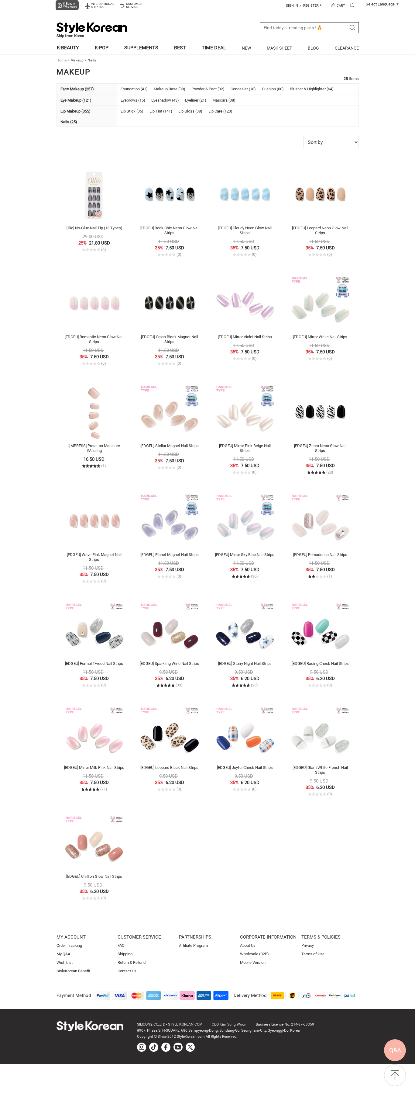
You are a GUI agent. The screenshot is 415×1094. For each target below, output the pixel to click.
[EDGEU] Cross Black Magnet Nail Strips (169, 339)
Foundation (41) (134, 89)
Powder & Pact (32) (208, 89)
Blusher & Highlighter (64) (312, 89)
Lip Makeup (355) (75, 111)
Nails (91, 60)
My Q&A (63, 954)
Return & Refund (132, 962)
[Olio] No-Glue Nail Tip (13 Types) (94, 228)
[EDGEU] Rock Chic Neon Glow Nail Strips (169, 230)
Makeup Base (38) (169, 89)
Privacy (307, 945)
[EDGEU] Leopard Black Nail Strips (169, 767)
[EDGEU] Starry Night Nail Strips (245, 663)
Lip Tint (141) (160, 111)
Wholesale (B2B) (254, 954)
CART (341, 6)
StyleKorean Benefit (73, 971)
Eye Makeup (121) (75, 100)
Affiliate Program (193, 945)
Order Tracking (69, 945)
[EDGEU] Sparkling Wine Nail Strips (169, 663)
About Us (248, 945)
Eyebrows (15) (133, 100)
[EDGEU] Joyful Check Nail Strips (245, 767)
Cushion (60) (273, 89)
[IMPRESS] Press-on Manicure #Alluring (94, 448)
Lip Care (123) (220, 111)
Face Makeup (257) (77, 89)
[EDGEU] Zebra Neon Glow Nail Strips (320, 448)
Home (62, 60)
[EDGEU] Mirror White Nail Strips (320, 337)
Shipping (125, 954)
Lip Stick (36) (132, 111)
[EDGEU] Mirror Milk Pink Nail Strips (94, 767)
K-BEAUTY (68, 47)
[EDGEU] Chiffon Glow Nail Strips (94, 876)
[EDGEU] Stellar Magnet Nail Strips (169, 445)
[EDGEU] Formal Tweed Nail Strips (94, 663)
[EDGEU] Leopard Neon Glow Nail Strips (320, 230)
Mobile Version (253, 962)
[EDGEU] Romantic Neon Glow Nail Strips (94, 339)
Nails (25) (68, 122)
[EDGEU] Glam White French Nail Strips (320, 770)
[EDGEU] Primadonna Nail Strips (320, 554)
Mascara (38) (223, 100)
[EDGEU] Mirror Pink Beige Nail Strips (245, 448)
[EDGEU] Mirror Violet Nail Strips (245, 337)
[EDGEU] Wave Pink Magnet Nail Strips (94, 557)
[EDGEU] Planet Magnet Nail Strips (169, 554)
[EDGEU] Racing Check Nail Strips (320, 663)
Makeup (77, 60)
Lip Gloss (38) (190, 111)
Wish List (65, 962)
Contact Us (127, 971)
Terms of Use (312, 954)
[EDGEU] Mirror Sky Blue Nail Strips (244, 554)
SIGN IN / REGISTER (303, 6)
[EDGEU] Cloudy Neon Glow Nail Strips (245, 230)
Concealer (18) (243, 89)
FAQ (121, 945)
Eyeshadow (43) (165, 100)
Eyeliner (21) (195, 100)
